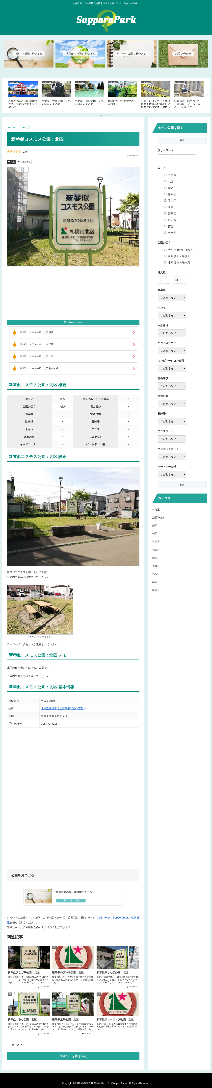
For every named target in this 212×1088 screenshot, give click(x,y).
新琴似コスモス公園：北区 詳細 (36, 344)
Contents (69, 322)
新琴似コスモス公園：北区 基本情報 (39, 368)
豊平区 (172, 232)
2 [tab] (106, 115)
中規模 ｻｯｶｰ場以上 (179, 256)
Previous (4, 95)
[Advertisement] (73, 293)
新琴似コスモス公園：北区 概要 (36, 332)
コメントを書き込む (73, 1056)
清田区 (172, 213)
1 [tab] (101, 115)
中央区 (172, 175)
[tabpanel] (23, 95)
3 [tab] (111, 115)
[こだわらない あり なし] (172, 297)
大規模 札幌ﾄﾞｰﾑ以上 (180, 249)
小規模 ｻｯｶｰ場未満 (179, 262)
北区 (13, 162)
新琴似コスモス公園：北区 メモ (36, 356)
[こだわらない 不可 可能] (172, 386)
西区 (170, 226)
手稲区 (172, 200)
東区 (170, 207)
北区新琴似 (25, 162)
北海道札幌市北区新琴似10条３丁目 (62, 708)
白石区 (172, 220)
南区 (170, 188)
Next (207, 95)
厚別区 (172, 194)
